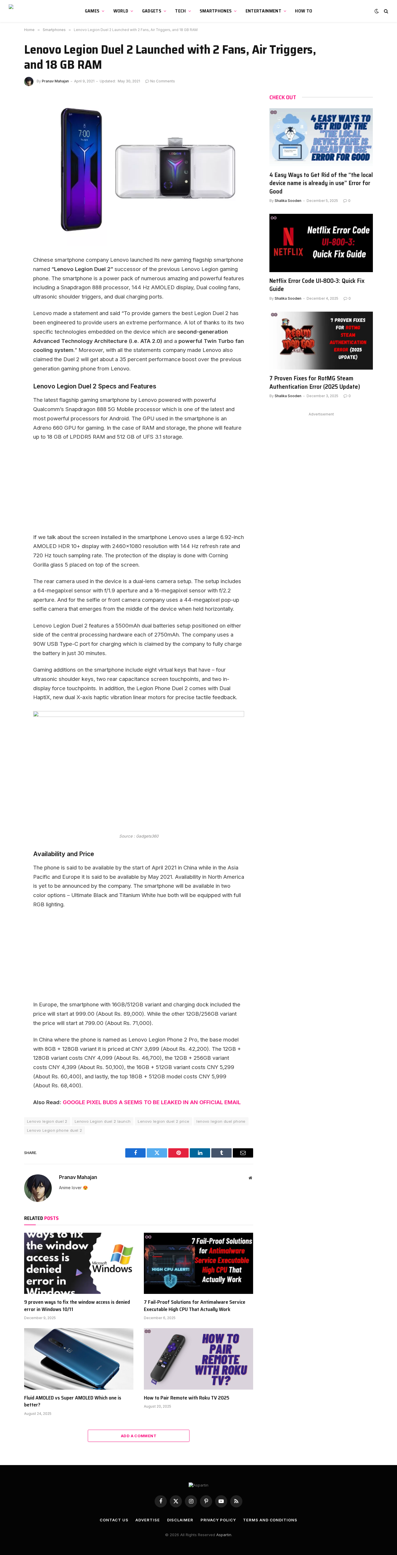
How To (303, 11)
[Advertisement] (138, 489)
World (120, 11)
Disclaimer (180, 1520)
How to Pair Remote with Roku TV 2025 (186, 1397)
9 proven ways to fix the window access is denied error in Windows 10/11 (77, 1306)
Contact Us (114, 1520)
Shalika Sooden (288, 200)
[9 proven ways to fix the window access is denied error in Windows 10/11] (78, 1263)
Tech (180, 11)
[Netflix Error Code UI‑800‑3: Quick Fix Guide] (321, 243)
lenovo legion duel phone (220, 1121)
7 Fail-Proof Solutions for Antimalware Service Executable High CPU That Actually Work (194, 1306)
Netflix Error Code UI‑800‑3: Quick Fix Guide (316, 285)
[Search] (385, 11)
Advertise (147, 1520)
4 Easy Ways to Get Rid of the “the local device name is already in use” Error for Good (321, 183)
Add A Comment (138, 1435)
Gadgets (151, 11)
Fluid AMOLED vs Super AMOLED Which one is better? (72, 1401)
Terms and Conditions (270, 1520)
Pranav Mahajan (55, 81)
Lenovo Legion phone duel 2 (54, 1130)
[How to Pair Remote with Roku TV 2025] (198, 1359)
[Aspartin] (36, 11)
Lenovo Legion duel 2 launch (103, 1121)
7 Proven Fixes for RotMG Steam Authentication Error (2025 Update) (314, 382)
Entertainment (263, 11)
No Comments (162, 81)
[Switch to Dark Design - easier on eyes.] (376, 11)
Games (92, 11)
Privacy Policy (218, 1520)
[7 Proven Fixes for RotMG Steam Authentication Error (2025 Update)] (321, 341)
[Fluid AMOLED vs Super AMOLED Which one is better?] (78, 1359)
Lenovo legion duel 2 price (163, 1121)
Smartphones (216, 11)
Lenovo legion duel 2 (47, 1121)
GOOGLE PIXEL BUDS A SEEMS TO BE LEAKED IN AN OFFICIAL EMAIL (152, 1102)
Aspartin (223, 1534)
